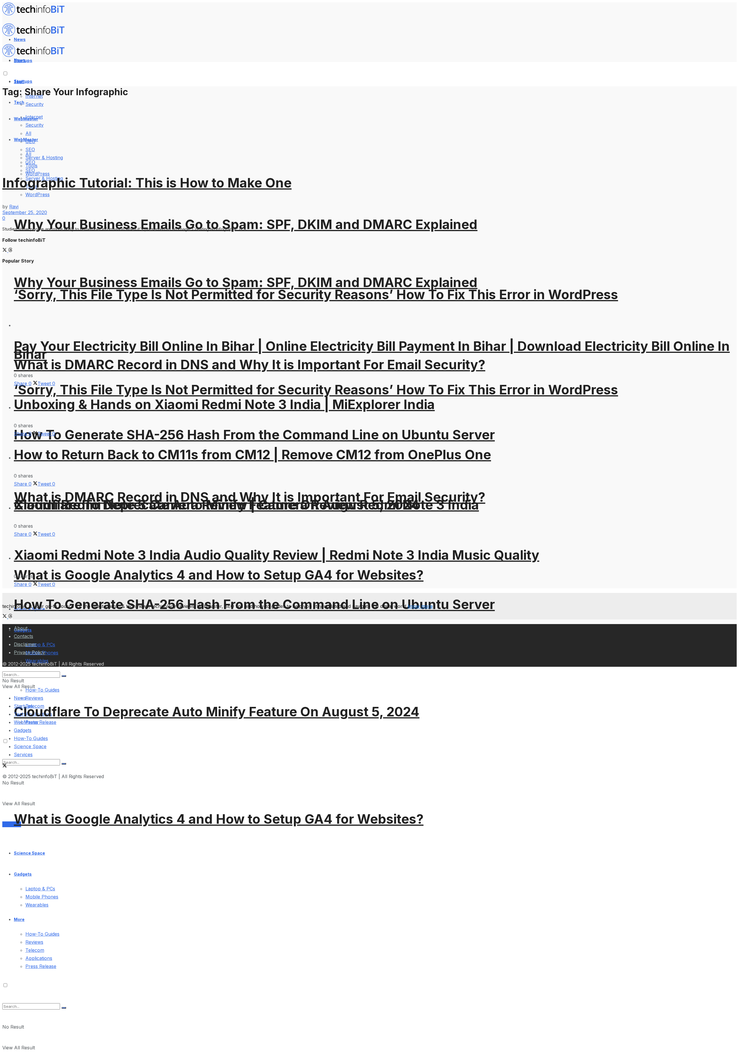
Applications (38, 958)
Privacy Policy (29, 652)
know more (420, 606)
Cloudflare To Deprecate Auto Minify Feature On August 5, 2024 (216, 712)
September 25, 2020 (24, 212)
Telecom (34, 950)
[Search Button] (63, 1008)
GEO (30, 162)
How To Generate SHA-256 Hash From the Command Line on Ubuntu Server (254, 435)
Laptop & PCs (40, 889)
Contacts (23, 636)
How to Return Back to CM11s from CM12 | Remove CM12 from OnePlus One (252, 454)
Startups (23, 81)
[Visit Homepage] (36, 14)
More (19, 919)
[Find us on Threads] (10, 250)
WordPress (37, 174)
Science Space (29, 853)
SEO (30, 170)
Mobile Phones (41, 897)
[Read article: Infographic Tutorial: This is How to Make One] (369, 133)
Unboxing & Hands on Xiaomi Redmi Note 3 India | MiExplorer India (224, 404)
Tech (19, 102)
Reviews (34, 698)
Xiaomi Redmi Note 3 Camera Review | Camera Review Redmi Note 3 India (246, 505)
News (20, 698)
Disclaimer (25, 644)
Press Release (40, 722)
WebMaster (26, 722)
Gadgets (23, 874)
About (20, 628)
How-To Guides (42, 690)
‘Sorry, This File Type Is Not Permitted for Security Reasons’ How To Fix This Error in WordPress (316, 294)
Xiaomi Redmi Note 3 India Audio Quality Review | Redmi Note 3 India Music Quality (276, 555)
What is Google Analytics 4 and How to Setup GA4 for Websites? (218, 575)
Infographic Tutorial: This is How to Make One (147, 183)
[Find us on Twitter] (5, 250)
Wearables (36, 905)
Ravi (13, 206)
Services (11, 824)
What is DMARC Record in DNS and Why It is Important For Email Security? (249, 364)
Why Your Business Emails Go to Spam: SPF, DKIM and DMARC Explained (245, 224)
